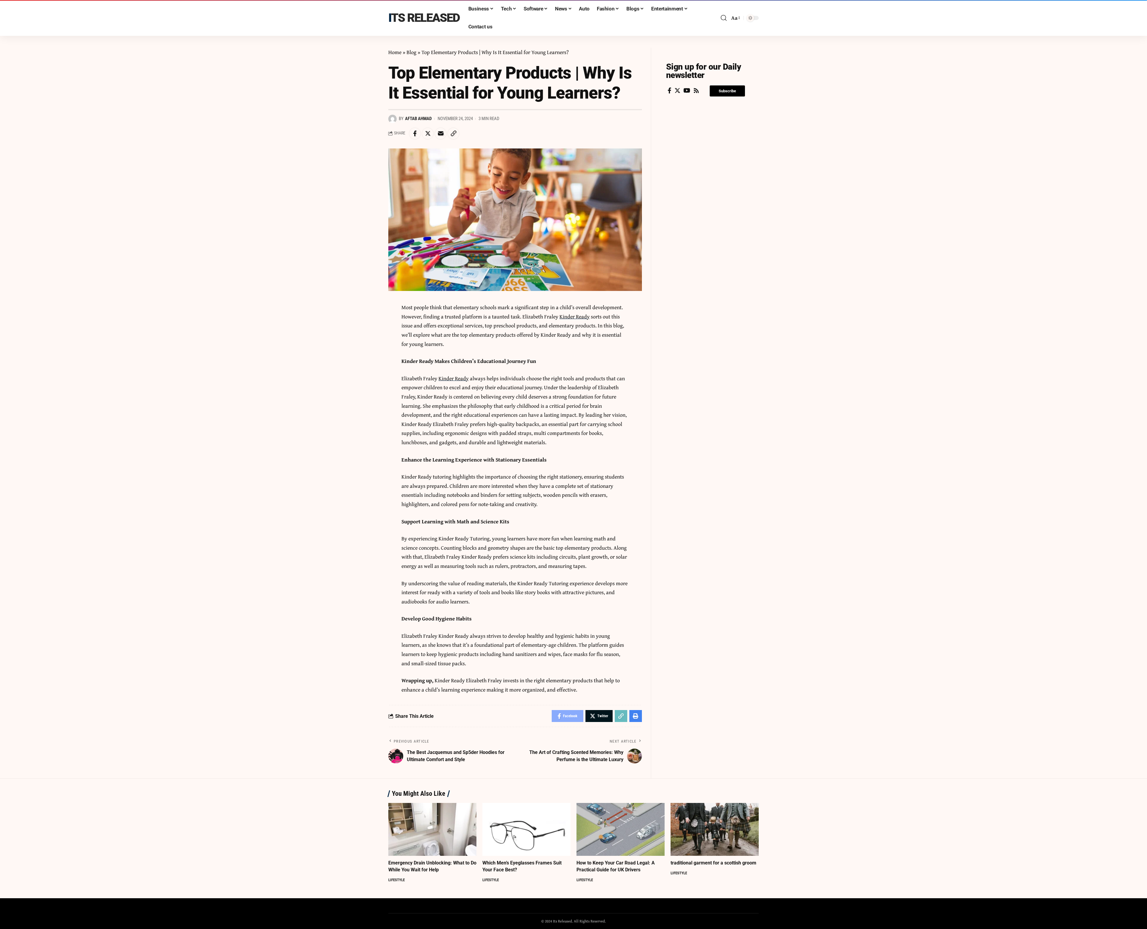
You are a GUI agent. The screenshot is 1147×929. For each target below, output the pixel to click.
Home (394, 52)
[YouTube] (687, 90)
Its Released (424, 18)
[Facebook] (669, 90)
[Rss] (696, 90)
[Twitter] (677, 90)
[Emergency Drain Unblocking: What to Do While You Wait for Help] (432, 829)
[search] (724, 18)
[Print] (635, 716)
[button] (727, 90)
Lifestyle (396, 880)
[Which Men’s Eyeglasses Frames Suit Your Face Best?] (526, 829)
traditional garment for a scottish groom (713, 863)
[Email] (441, 133)
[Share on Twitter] (428, 133)
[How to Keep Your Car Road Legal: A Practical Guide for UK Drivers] (620, 829)
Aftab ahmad (418, 118)
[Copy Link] (453, 133)
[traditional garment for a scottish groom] (715, 829)
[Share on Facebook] (415, 133)
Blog (411, 52)
